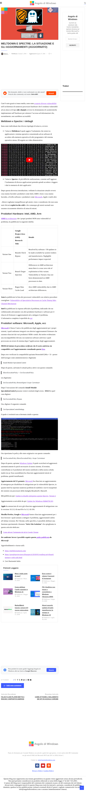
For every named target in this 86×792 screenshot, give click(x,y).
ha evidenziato (9, 219)
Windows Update (26, 463)
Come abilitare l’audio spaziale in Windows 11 (21, 589)
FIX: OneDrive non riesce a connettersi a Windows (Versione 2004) (48, 592)
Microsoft (38, 197)
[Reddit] (49, 765)
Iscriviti (72, 45)
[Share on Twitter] (19, 680)
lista (43, 349)
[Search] (85, 3)
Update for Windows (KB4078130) (40, 501)
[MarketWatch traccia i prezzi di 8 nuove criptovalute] (8, 610)
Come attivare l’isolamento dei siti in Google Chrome (20, 532)
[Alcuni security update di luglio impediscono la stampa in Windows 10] (35, 612)
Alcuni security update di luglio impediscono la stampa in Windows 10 (47, 610)
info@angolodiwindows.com (46, 760)
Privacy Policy (37, 771)
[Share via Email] (30, 680)
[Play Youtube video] (29, 160)
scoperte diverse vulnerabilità (45, 103)
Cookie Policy (48, 771)
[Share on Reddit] (24, 680)
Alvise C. (5, 53)
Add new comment (13, 685)
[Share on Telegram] (28, 680)
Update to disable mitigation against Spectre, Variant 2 (36, 496)
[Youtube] (43, 765)
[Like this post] (15, 680)
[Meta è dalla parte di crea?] (8, 577)
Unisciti (51, 93)
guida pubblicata (42, 537)
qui (31, 318)
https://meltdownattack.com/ (15, 551)
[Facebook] (37, 765)
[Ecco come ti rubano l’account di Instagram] (35, 578)
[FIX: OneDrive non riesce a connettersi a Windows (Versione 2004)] (35, 594)
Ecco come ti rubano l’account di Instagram (48, 576)
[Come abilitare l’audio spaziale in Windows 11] (8, 591)
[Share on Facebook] (17, 680)
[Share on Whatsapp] (26, 680)
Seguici (51, 670)
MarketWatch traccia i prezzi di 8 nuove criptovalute (21, 607)
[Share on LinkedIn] (21, 680)
